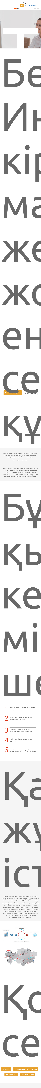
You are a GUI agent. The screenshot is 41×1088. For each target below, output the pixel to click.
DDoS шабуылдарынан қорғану (25, 1069)
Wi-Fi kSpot (6, 1069)
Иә (22, 6)
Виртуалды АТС (11, 1074)
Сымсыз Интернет (27, 1074)
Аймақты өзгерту (30, 5)
